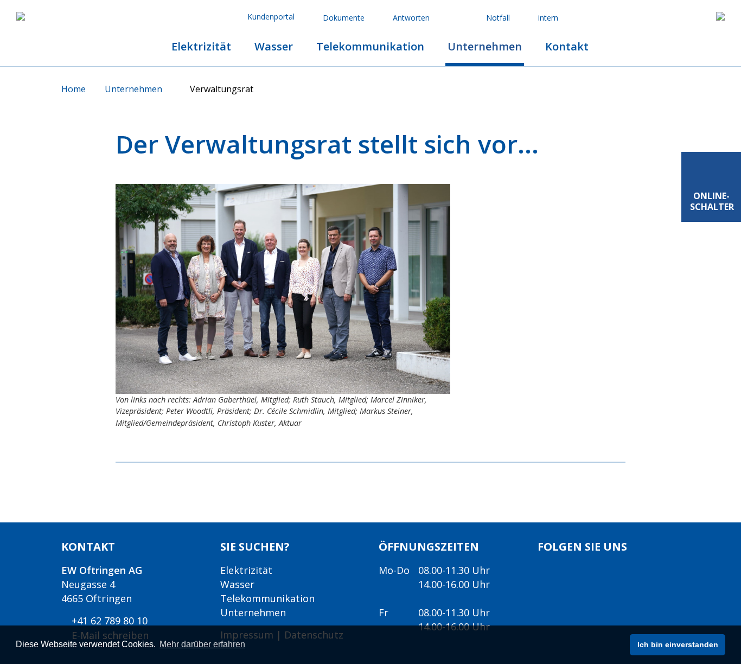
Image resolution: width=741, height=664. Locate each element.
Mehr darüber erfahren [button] (202, 644)
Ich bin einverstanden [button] (677, 644)
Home (74, 89)
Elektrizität (246, 570)
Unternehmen (134, 89)
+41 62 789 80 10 (108, 620)
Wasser (237, 584)
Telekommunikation (267, 598)
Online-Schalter (712, 201)
